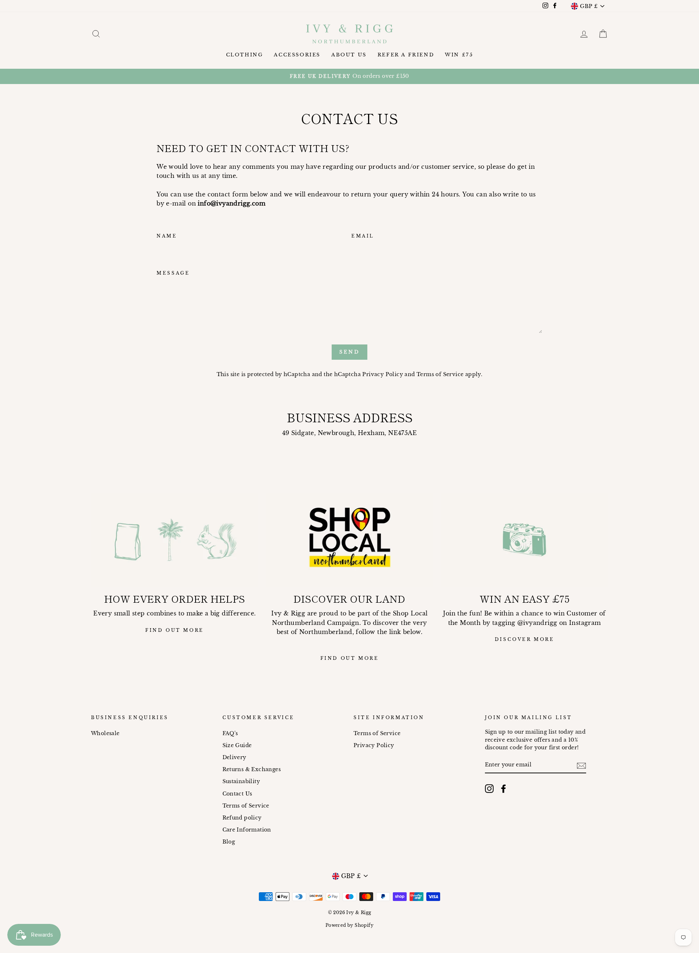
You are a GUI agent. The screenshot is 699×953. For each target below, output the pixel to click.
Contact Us (237, 794)
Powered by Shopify (349, 925)
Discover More (524, 639)
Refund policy (242, 818)
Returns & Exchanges (251, 769)
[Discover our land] (349, 540)
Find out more (174, 630)
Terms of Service (439, 374)
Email (362, 236)
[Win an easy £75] (524, 540)
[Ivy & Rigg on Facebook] (503, 788)
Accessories (297, 55)
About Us (349, 55)
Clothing (244, 55)
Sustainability (241, 781)
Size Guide (237, 745)
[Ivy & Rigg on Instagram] (489, 788)
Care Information (246, 830)
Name (167, 236)
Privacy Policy (382, 374)
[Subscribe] (581, 765)
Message (173, 273)
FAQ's (230, 733)
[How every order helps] (174, 540)
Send (349, 352)
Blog (228, 842)
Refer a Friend (406, 55)
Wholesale (105, 733)
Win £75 (459, 55)
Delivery (234, 757)
